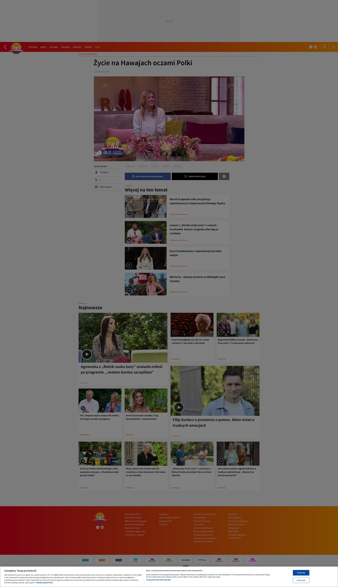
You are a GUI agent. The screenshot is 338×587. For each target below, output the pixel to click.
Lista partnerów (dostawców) (158, 580)
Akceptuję (301, 573)
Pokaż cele (301, 580)
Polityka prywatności (44, 582)
